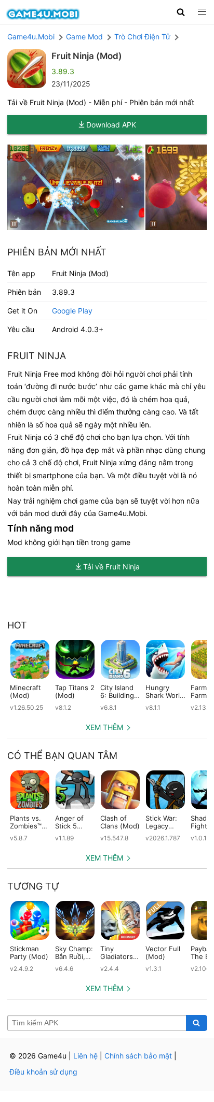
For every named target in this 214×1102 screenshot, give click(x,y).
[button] (181, 12)
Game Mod (84, 36)
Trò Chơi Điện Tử (142, 36)
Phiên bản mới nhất (56, 252)
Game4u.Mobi (31, 36)
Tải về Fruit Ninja (111, 566)
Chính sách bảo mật (138, 1055)
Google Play (72, 310)
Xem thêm (104, 727)
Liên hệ (85, 1055)
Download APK (111, 124)
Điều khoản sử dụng (43, 1071)
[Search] (196, 1023)
